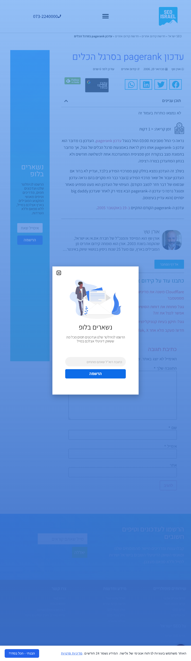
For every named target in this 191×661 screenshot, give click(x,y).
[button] (59, 273)
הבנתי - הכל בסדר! (22, 653)
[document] (95, 330)
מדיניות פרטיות (71, 653)
